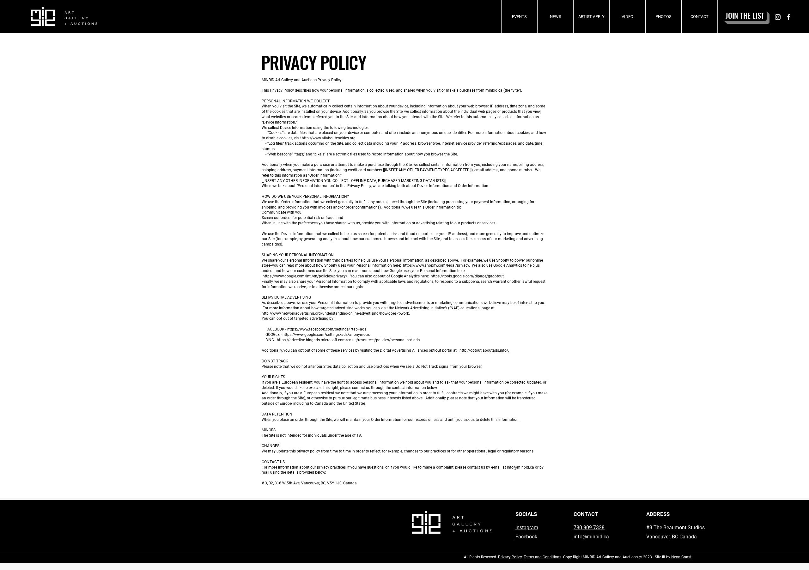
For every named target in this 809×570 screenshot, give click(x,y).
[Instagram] (778, 17)
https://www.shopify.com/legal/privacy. (436, 265)
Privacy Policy (510, 557)
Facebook (526, 537)
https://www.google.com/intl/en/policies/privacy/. (305, 276)
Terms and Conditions (542, 557)
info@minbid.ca (591, 537)
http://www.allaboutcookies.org (329, 138)
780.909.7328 (589, 528)
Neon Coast (681, 557)
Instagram (526, 528)
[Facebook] (788, 17)
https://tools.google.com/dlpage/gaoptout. (468, 276)
